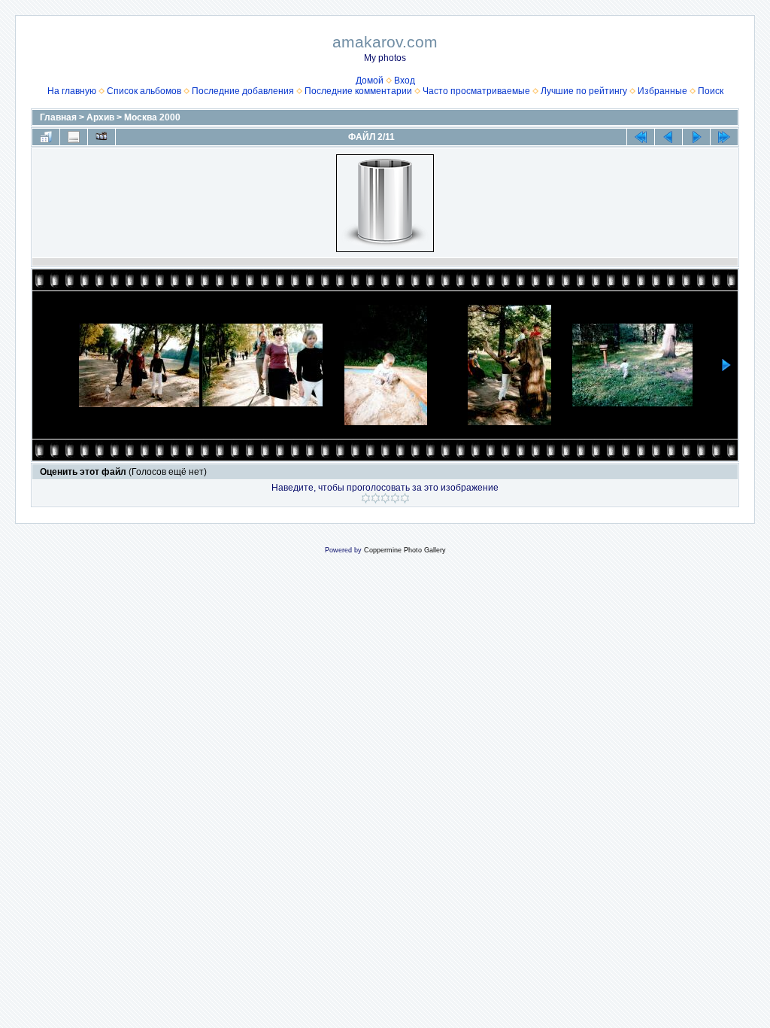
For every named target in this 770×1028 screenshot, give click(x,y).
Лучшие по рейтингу (584, 91)
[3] (385, 498)
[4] (395, 498)
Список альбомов (144, 91)
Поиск (710, 91)
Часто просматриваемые (476, 91)
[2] (375, 498)
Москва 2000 (152, 117)
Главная (58, 117)
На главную (71, 91)
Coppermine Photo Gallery (405, 550)
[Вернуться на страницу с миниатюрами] (45, 137)
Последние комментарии (358, 91)
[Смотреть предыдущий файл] (668, 137)
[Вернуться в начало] (640, 137)
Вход (404, 80)
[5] (405, 498)
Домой (369, 80)
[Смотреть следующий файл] (696, 137)
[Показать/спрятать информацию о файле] (73, 137)
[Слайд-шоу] (101, 137)
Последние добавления (243, 91)
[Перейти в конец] (724, 137)
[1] (366, 498)
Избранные (662, 91)
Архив (100, 117)
